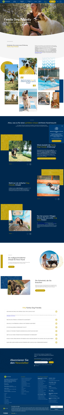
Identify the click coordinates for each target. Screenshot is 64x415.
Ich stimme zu (37, 365)
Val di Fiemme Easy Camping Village (53, 402)
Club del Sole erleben (8, 397)
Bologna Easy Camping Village (41, 393)
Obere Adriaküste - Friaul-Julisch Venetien (53, 393)
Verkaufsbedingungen (24, 382)
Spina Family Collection (41, 391)
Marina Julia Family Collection (52, 395)
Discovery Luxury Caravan (8, 402)
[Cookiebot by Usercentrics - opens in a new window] (5, 413)
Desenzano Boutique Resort (52, 387)
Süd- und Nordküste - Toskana (42, 394)
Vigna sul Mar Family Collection (42, 392)
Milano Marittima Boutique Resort (42, 386)
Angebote (35, 1)
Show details (13, 413)
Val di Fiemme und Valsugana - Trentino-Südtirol (54, 398)
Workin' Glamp (7, 403)
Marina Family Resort (40, 384)
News (5, 394)
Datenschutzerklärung (37, 359)
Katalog (22, 387)
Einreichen (51, 362)
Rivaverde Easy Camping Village (42, 390)
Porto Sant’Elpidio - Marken (52, 382)
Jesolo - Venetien (51, 390)
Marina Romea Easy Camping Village (42, 385)
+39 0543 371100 (6, 391)
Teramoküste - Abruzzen (52, 378)
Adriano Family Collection (41, 383)
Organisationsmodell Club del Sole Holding (27, 378)
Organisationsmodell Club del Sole (26, 380)
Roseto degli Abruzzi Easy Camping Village (46, 223)
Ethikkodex (23, 389)
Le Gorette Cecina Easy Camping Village (43, 399)
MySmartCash (7, 399)
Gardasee (50, 386)
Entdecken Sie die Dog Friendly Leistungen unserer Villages (46, 158)
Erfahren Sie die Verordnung (40, 290)
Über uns (6, 393)
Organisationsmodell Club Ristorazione (26, 379)
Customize (56, 409)
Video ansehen (11, 266)
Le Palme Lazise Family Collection (53, 388)
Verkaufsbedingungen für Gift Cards (26, 383)
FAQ (5, 398)
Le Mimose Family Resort (52, 384)
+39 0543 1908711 (6, 386)
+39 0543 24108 (6, 384)
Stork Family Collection (52, 379)
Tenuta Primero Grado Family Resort (53, 396)
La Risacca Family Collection (52, 383)
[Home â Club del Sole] (6, 1)
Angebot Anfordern (52, 1)
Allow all (56, 406)
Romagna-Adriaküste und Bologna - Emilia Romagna (42, 378)
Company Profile (23, 388)
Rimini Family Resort (41, 222)
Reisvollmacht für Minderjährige (25, 391)
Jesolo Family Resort (51, 391)
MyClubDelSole (7, 401)
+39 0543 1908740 (6, 389)
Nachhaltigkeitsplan (24, 381)
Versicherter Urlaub (24, 390)
